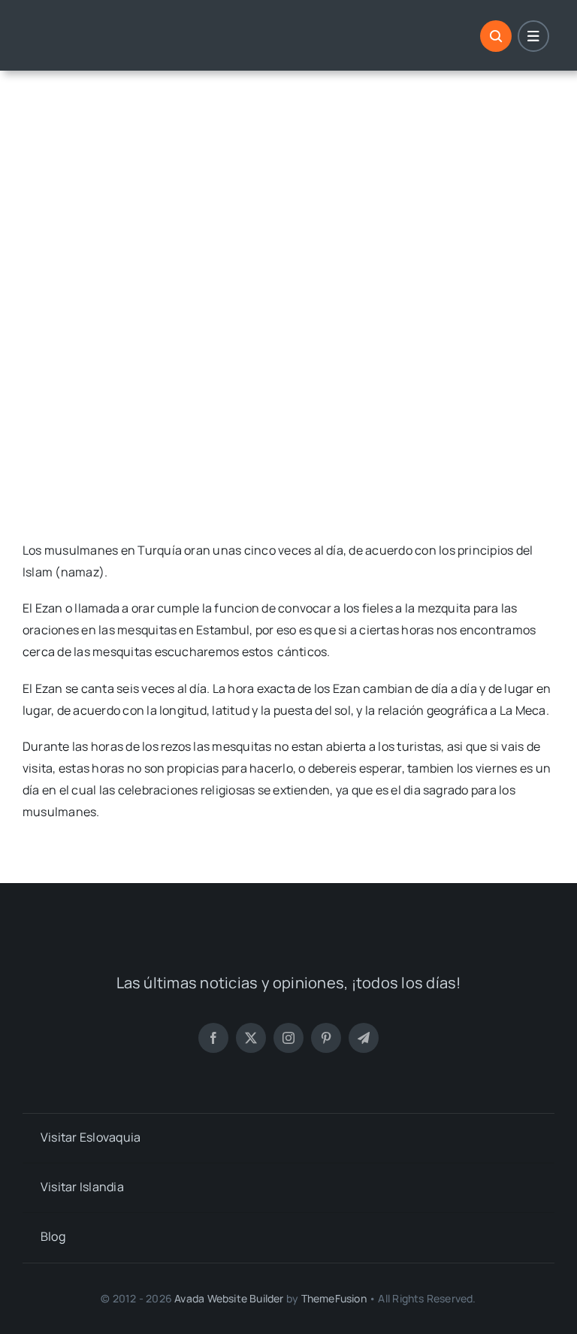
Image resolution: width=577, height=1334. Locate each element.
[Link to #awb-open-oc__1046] (496, 36)
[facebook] (213, 1038)
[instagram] (288, 1038)
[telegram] (364, 1038)
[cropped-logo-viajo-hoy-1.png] (101, 25)
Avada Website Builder (228, 1298)
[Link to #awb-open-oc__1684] (533, 36)
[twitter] (251, 1038)
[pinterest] (326, 1038)
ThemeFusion (334, 1298)
